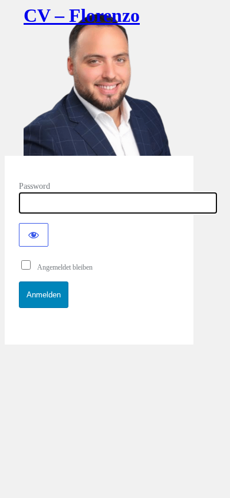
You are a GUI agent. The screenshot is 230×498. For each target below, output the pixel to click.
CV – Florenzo (82, 15)
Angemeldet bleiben (62, 267)
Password (34, 186)
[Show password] (33, 235)
